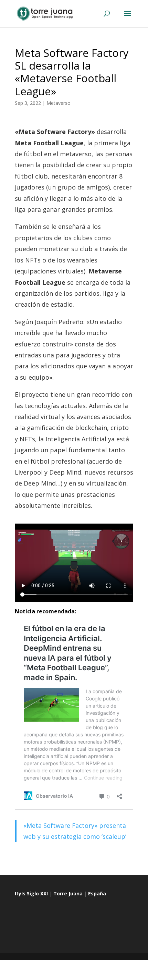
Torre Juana (68, 893)
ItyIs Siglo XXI (31, 893)
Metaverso (58, 103)
